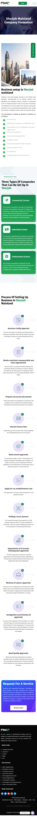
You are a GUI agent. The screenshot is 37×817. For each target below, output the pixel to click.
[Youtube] (8, 793)
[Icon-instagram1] (11, 793)
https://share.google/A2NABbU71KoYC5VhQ (18, 806)
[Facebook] (2, 793)
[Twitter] (5, 793)
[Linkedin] (15, 793)
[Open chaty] (33, 813)
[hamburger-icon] (34, 3)
